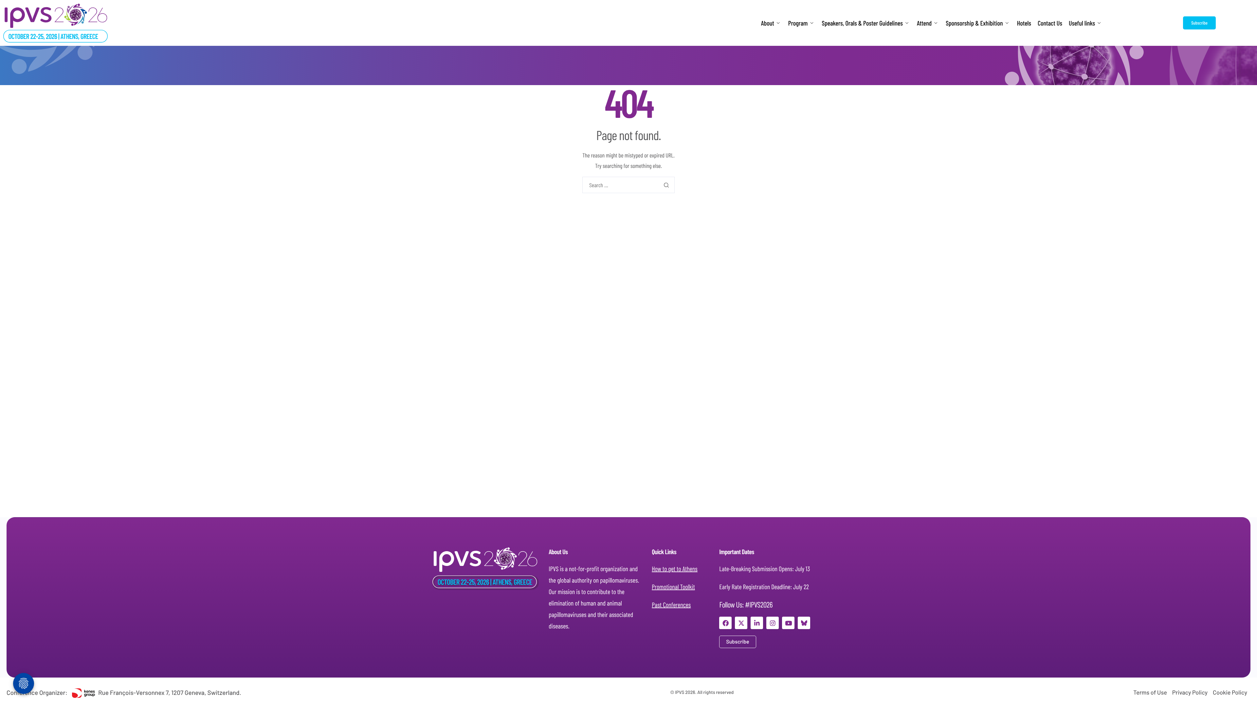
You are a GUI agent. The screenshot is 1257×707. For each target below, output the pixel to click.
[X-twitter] (741, 623)
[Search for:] (628, 185)
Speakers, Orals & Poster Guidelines (862, 23)
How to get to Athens (675, 568)
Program (798, 23)
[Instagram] (772, 623)
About (767, 23)
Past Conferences (671, 604)
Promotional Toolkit (673, 586)
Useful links (1082, 23)
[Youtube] (788, 623)
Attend (924, 23)
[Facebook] (725, 623)
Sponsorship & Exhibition (974, 23)
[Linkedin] (757, 623)
